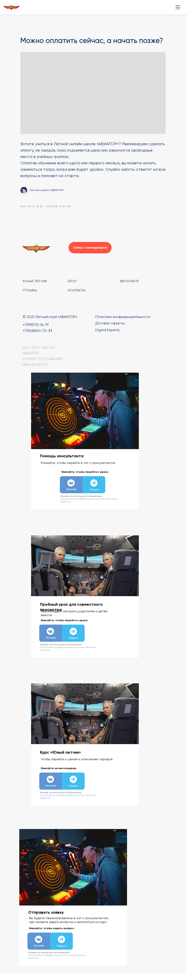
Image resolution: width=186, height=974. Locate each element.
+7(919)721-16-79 (36, 325)
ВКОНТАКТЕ (129, 281)
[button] (90, 247)
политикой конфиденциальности (81, 499)
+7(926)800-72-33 (37, 330)
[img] (71, 484)
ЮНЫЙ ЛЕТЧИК (35, 281)
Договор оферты (110, 323)
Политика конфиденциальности (122, 317)
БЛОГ (72, 281)
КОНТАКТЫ (77, 290)
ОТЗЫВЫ (30, 290)
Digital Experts (107, 330)
